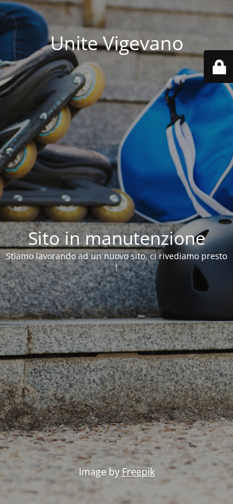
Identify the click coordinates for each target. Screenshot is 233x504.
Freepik (138, 471)
